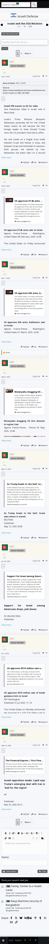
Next (27, 53)
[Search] (35, 940)
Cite (34, 162)
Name (5, 857)
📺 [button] (17, 3)
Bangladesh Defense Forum (16, 896)
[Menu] (3, 940)
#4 (46, 376)
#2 (46, 185)
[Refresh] (25, 940)
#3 (46, 277)
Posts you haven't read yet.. (15, 880)
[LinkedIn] (26, 918)
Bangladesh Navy (12, 911)
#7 (46, 653)
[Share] (43, 76)
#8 (46, 745)
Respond (43, 162)
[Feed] (30, 940)
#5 (46, 468)
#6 (46, 561)
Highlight (26, 162)
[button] (6, 833)
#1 (46, 76)
